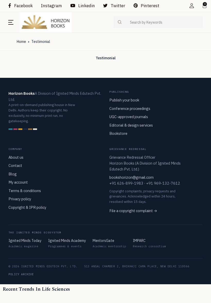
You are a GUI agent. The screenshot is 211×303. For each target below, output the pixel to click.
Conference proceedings (129, 108)
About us (15, 157)
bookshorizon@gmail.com (131, 177)
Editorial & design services (131, 125)
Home (21, 41)
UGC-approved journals (128, 116)
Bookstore (118, 133)
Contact (15, 165)
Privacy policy (19, 198)
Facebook (23, 5)
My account (18, 182)
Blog (12, 174)
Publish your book (124, 100)
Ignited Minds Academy (67, 240)
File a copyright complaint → (133, 210)
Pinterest (149, 5)
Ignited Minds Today (24, 240)
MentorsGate (103, 240)
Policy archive (21, 274)
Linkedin (86, 5)
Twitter (117, 5)
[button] (191, 6)
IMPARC (139, 240)
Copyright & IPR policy (27, 207)
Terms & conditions (24, 190)
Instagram (51, 5)
